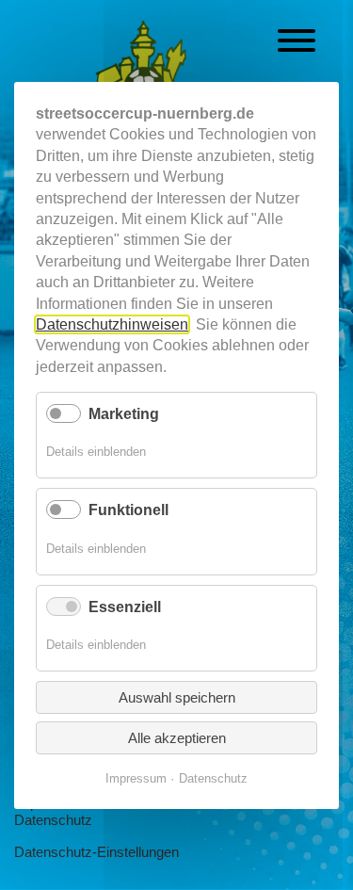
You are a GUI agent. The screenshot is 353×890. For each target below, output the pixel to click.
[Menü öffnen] (296, 43)
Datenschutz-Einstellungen (96, 852)
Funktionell (128, 510)
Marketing (123, 414)
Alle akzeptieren (177, 738)
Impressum (136, 778)
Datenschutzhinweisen (112, 324)
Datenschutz (53, 820)
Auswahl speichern (177, 697)
